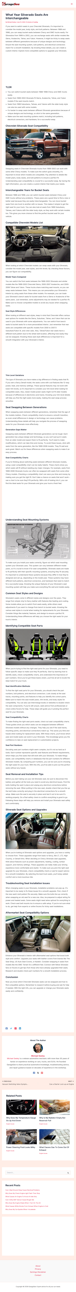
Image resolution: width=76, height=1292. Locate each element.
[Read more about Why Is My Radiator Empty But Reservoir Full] (54, 1107)
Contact (38, 1275)
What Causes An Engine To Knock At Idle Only (21, 1196)
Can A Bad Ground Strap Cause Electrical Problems (22, 1190)
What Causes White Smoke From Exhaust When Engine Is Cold (26, 1206)
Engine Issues (10, 1124)
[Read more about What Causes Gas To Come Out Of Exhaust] (54, 1137)
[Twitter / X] (38, 1073)
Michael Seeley (13, 1058)
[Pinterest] (16, 1028)
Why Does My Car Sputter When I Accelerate (20, 1209)
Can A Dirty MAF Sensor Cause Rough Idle (19, 1200)
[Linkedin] (20, 1028)
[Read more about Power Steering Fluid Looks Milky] (21, 1137)
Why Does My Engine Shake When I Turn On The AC (23, 1203)
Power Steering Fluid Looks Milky (20, 1147)
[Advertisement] (38, 68)
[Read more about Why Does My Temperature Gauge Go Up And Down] (21, 1107)
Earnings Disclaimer (38, 1272)
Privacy (38, 1269)
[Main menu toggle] (71, 4)
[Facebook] (7, 1028)
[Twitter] (11, 1028)
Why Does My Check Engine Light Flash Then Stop (22, 1193)
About (38, 1266)
